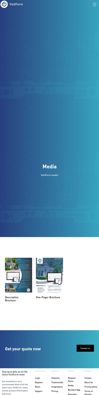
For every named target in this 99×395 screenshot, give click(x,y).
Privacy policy (90, 386)
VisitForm (16, 4)
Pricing (54, 391)
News (37, 386)
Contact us (85, 348)
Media (70, 385)
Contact (87, 378)
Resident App (74, 389)
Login (37, 378)
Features (55, 378)
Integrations (57, 386)
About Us (88, 382)
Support (38, 391)
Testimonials (57, 382)
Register (39, 382)
